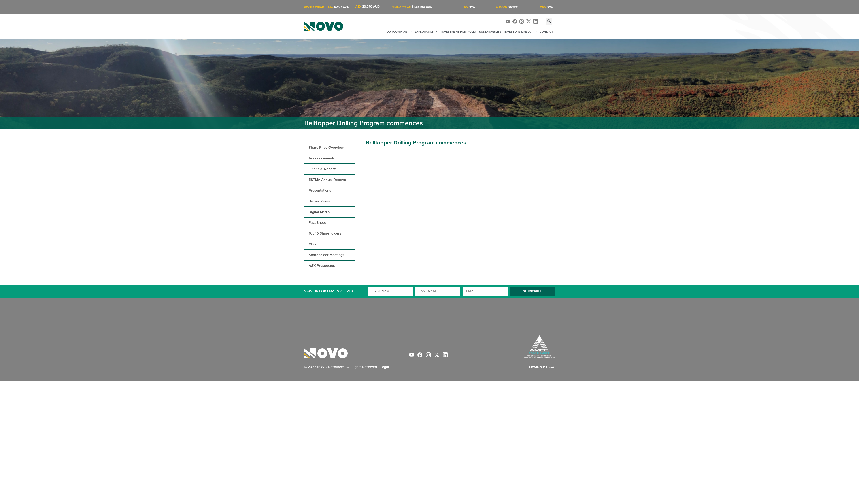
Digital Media (319, 211)
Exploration (424, 32)
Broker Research (322, 201)
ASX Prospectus (322, 265)
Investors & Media (518, 32)
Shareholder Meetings (326, 254)
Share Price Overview (326, 147)
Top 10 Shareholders (325, 233)
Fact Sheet (317, 222)
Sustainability (490, 32)
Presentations (320, 190)
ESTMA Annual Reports (327, 179)
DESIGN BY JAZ (542, 366)
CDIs (312, 244)
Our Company (397, 32)
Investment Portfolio (458, 32)
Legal (384, 366)
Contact (546, 32)
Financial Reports (323, 169)
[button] (549, 21)
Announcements (322, 158)
